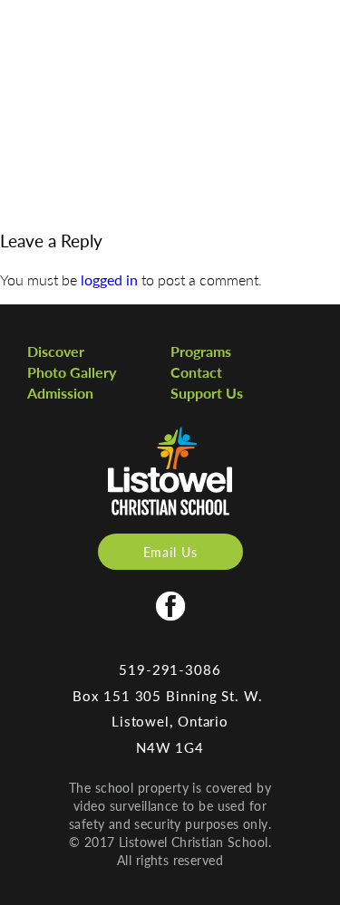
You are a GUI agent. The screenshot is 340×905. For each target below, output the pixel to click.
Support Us (206, 392)
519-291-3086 (170, 669)
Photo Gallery (71, 371)
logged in (109, 279)
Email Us (170, 552)
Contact (196, 371)
